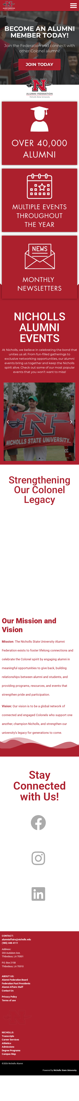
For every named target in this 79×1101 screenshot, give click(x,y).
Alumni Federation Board (15, 979)
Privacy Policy (9, 996)
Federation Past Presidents (16, 983)
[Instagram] (38, 858)
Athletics (6, 1043)
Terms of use (9, 1000)
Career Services (10, 1039)
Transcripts (8, 1036)
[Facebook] (38, 823)
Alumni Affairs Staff (12, 987)
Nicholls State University (65, 1070)
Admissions (8, 1046)
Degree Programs (11, 1050)
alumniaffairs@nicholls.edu (16, 939)
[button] (73, 5)
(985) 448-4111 (10, 943)
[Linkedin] (38, 894)
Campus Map (9, 1054)
